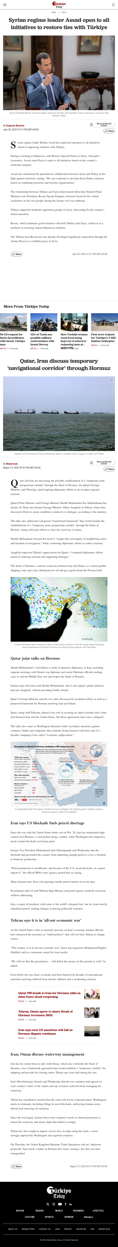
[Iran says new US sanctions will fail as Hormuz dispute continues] (92, 1031)
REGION (39, 1210)
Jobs (57, 1229)
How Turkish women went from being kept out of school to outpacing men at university (74, 341)
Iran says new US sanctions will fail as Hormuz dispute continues (45, 1031)
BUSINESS (78, 1210)
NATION (20, 1210)
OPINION (68, 1217)
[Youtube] (60, 1204)
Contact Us (44, 1229)
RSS (92, 1229)
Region (21, 1001)
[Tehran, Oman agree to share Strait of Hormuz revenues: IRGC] (92, 1013)
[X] (47, 1204)
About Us (12, 1229)
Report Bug (104, 1229)
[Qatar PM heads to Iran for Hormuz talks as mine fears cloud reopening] (92, 994)
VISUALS (88, 1217)
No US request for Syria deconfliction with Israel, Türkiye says (12, 339)
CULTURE (30, 1217)
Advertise (81, 1229)
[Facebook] (65, 1204)
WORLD (59, 1210)
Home (53, 12)
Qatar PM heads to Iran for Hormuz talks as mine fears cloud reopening (49, 995)
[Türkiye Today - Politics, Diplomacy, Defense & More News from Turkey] (59, 5)
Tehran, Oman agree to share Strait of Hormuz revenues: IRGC (45, 1013)
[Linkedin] (70, 1204)
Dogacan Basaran (15, 125)
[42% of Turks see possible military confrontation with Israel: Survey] (43, 322)
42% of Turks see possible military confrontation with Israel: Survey (42, 339)
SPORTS (49, 1217)
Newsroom (12, 463)
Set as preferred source (104, 124)
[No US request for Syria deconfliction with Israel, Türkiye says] (13, 322)
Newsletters (28, 1229)
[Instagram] (53, 1204)
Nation (64, 12)
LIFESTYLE (98, 1210)
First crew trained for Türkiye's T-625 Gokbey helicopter (103, 338)
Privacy (68, 1229)
